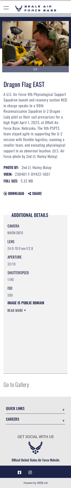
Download (15, 193)
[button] (6, 8)
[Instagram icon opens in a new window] (30, 473)
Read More (15, 310)
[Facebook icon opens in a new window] (19, 473)
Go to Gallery (16, 384)
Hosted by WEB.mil (36, 482)
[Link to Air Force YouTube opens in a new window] (41, 471)
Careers (12, 419)
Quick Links (15, 408)
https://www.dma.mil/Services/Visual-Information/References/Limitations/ (31, 366)
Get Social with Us (36, 437)
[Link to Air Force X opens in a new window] (51, 471)
